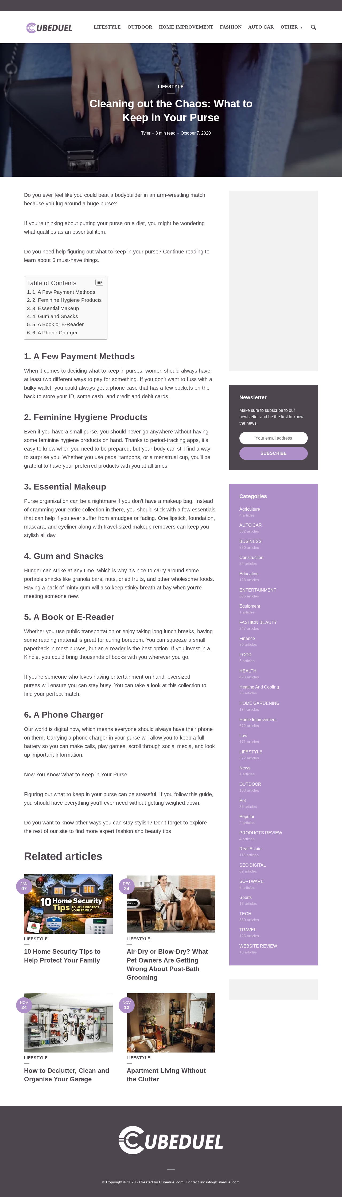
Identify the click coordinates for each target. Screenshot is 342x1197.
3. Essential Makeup (55, 308)
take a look (148, 685)
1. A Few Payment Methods (63, 292)
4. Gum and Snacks (55, 316)
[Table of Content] (99, 282)
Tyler (145, 133)
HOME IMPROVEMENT (186, 27)
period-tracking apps (174, 440)
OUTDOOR (139, 27)
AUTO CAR (261, 27)
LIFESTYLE (107, 27)
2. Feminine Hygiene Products (67, 300)
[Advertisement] (273, 281)
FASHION (231, 27)
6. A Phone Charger (54, 332)
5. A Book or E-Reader (58, 324)
